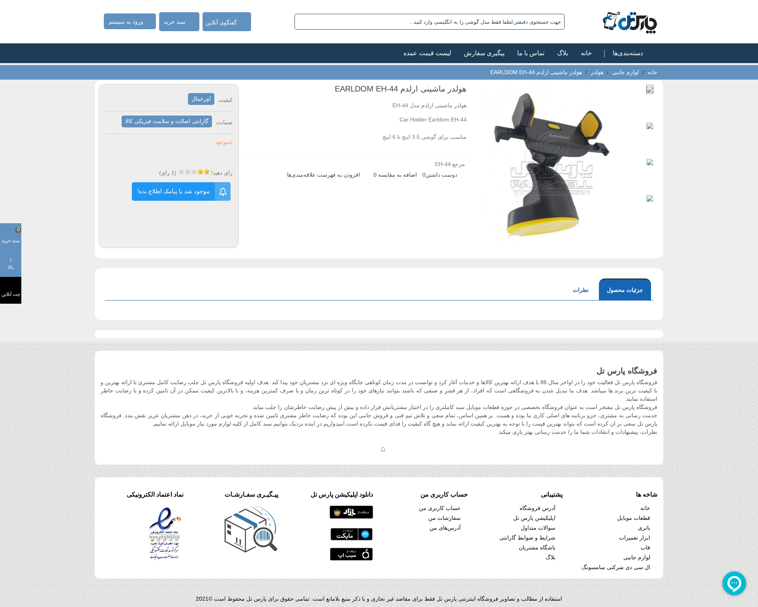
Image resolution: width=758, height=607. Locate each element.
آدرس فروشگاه (537, 508)
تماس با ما (530, 53)
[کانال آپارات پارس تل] (399, 448)
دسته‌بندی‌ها (628, 53)
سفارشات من (444, 518)
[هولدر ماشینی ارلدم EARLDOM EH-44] (550, 244)
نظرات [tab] (581, 290)
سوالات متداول (538, 528)
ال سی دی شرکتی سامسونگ (616, 567)
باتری (644, 528)
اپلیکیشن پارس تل (534, 518)
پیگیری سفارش (484, 53)
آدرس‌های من (445, 528)
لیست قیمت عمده (427, 53)
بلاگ (562, 53)
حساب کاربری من (440, 508)
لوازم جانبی (636, 557)
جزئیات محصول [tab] (625, 290)
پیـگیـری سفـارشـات (251, 494)
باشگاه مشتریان (537, 547)
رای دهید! (222, 173)
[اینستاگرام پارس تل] (351, 448)
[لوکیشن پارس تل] (383, 448)
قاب (645, 547)
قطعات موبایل (633, 518)
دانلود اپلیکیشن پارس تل (342, 494)
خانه (586, 53)
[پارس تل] (612, 21)
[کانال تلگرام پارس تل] (367, 448)
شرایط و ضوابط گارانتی (527, 537)
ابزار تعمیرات (634, 537)
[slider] (194, 171)
